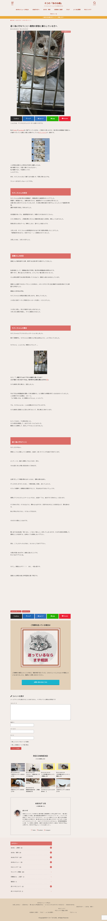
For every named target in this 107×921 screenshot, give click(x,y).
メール (13, 728)
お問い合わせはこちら (40, 682)
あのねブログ (26, 611)
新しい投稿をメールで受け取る (20, 745)
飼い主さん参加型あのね (36, 904)
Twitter (15, 130)
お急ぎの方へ (36, 9)
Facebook (21, 130)
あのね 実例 (46, 9)
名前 (12, 722)
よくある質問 (76, 9)
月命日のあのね (70, 904)
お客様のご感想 (58, 9)
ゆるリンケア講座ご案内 (61, 910)
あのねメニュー (16, 862)
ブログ (68, 9)
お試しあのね (16, 904)
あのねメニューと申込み (22, 9)
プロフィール (53, 14)
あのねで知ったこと (16, 611)
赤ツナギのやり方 (17, 891)
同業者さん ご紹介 (17, 876)
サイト (12, 735)
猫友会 (13, 881)
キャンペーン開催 (17, 872)
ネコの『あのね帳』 (53, 3)
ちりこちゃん (42, 132)
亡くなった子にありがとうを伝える (54, 904)
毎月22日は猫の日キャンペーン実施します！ (54, 17)
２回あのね (25, 904)
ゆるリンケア (87, 9)
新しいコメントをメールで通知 (20, 741)
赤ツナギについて (17, 886)
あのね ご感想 (16, 848)
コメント (13, 703)
